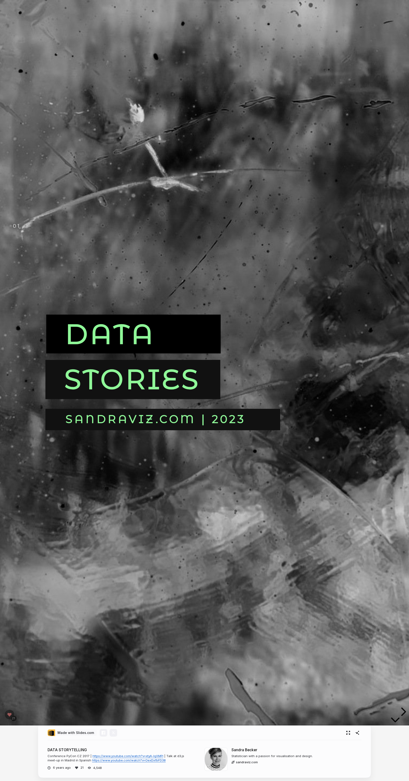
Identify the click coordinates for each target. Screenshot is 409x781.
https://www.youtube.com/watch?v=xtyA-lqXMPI (128, 756)
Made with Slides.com (76, 733)
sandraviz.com (247, 762)
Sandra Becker (244, 750)
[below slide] (395, 721)
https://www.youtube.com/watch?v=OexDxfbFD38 (129, 760)
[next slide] (403, 711)
